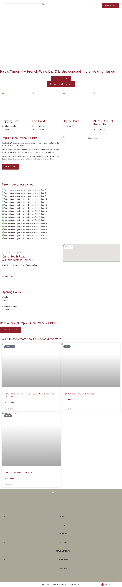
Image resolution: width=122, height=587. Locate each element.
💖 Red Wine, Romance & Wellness (80, 394)
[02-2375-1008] (3, 272)
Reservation (11, 330)
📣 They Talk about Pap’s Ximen (19, 472)
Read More (9, 403)
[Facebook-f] (59, 578)
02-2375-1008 (8, 277)
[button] (21, 3)
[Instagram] (62, 578)
